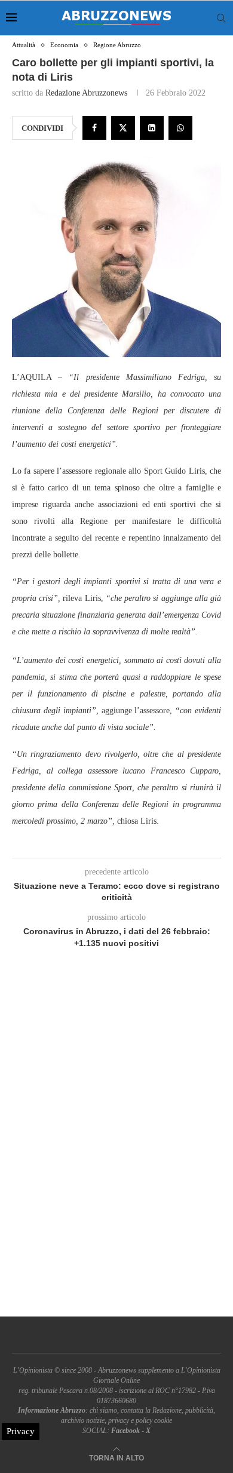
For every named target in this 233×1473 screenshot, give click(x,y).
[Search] (221, 18)
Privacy (21, 1431)
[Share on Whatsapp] (180, 128)
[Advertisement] (116, 1146)
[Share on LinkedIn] (152, 128)
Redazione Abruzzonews (86, 92)
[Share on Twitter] (123, 128)
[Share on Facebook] (94, 128)
